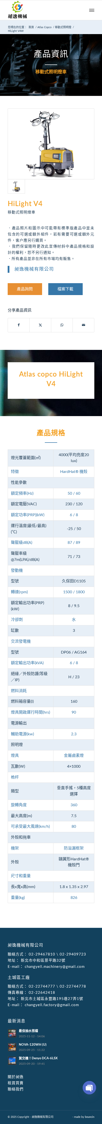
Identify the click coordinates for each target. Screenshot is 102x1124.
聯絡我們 (16, 1089)
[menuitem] (91, 10)
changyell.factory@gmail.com (51, 1005)
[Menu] (91, 10)
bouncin (89, 1117)
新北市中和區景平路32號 (42, 960)
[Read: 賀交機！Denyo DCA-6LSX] (12, 1060)
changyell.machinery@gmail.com (54, 967)
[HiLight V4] (51, 143)
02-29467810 (41, 954)
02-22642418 (41, 993)
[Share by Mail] (83, 325)
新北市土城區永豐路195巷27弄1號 (51, 999)
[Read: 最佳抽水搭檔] (12, 1033)
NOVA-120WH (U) (33, 1044)
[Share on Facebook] (18, 325)
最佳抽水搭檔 (28, 1030)
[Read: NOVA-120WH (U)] (12, 1047)
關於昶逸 (16, 1077)
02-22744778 (73, 986)
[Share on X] (40, 325)
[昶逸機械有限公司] (42, 10)
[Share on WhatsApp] (62, 325)
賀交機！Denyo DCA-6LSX (38, 1058)
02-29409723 (73, 954)
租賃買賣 (16, 1083)
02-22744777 (41, 986)
